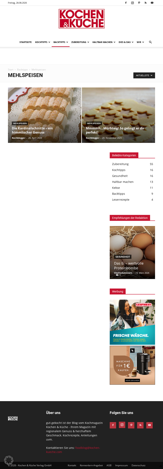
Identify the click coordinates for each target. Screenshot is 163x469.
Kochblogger (18, 137)
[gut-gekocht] (81, 19)
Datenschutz (139, 465)
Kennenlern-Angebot (91, 465)
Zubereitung (78, 42)
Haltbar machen (102, 42)
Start (10, 69)
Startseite (25, 42)
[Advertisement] (81, 56)
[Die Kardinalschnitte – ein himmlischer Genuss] (44, 119)
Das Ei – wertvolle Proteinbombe (129, 265)
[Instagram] (132, 3)
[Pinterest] (139, 3)
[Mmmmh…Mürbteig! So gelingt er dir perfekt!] (118, 119)
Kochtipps (41, 42)
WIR (139, 42)
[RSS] (145, 3)
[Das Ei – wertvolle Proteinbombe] (132, 252)
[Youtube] (152, 3)
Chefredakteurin (123, 272)
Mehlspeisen (20, 123)
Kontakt (72, 465)
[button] (150, 42)
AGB (109, 465)
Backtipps (59, 42)
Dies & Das (125, 42)
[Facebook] (126, 3)
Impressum (121, 465)
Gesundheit (122, 256)
